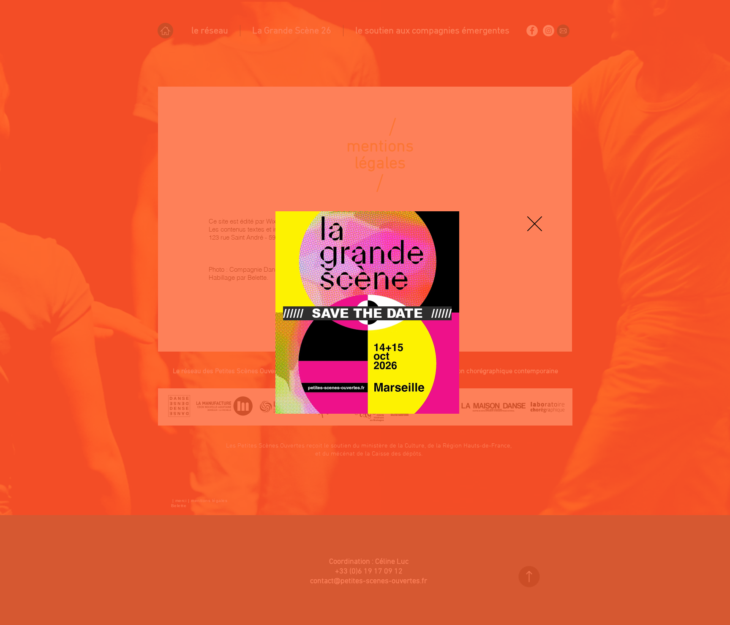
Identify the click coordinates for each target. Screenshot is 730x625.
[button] (534, 223)
